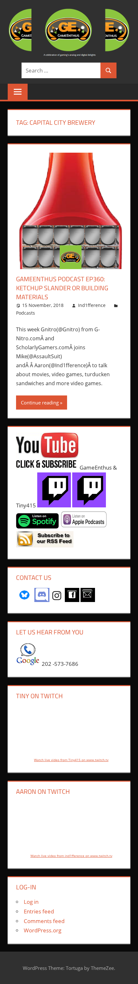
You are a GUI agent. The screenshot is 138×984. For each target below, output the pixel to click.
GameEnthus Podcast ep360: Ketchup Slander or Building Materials (62, 288)
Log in (31, 901)
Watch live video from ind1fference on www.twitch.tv (71, 855)
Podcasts (25, 313)
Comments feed (44, 921)
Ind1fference (92, 305)
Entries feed (39, 911)
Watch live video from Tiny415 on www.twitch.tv (71, 760)
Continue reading (40, 402)
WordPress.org (42, 930)
